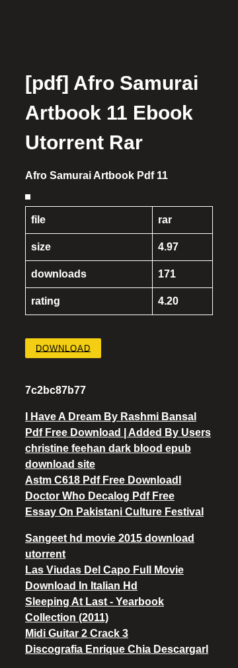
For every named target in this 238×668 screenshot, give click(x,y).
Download (63, 348)
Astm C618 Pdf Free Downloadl (103, 480)
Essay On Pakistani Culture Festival (114, 511)
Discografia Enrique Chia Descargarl (116, 649)
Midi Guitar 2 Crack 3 (76, 633)
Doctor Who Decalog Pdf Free (100, 495)
